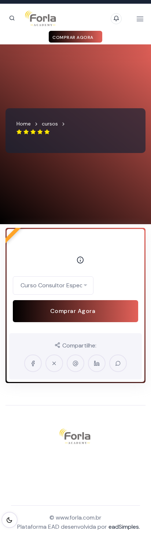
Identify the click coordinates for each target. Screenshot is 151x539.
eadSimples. (124, 527)
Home (23, 123)
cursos (50, 123)
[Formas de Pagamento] (78, 261)
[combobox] (53, 285)
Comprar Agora (73, 37)
